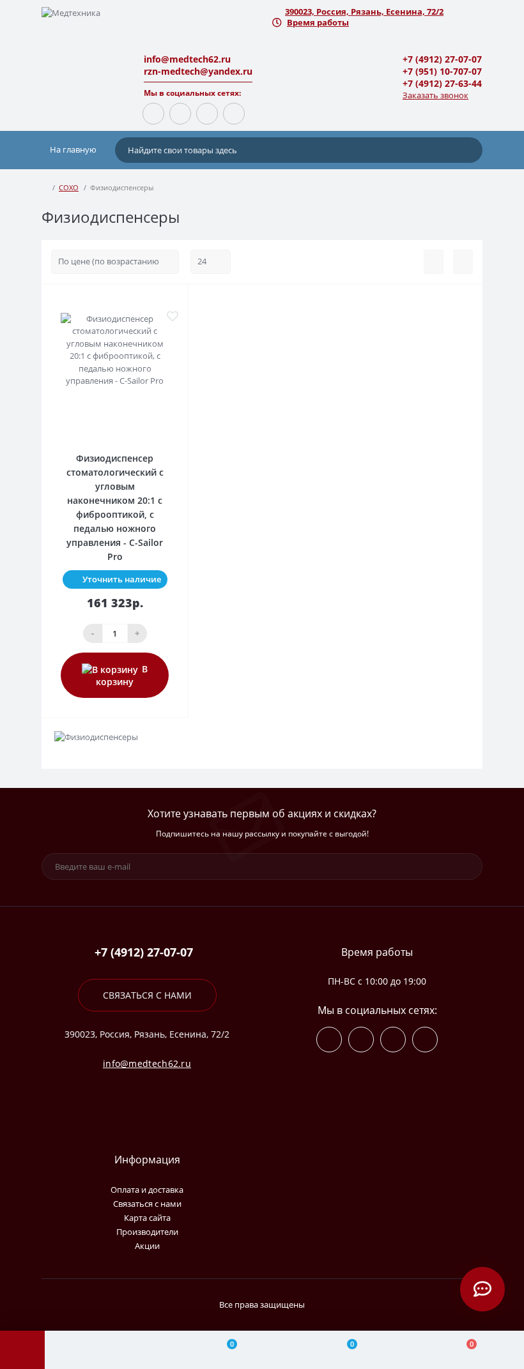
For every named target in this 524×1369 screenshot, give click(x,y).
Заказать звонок (435, 95)
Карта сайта (147, 1217)
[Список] (433, 262)
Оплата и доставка (147, 1189)
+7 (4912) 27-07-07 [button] (144, 952)
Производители (147, 1231)
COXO (69, 187)
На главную (72, 149)
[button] (377, 11)
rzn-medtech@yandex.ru (198, 71)
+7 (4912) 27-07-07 (442, 59)
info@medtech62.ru (187, 59)
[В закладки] (172, 316)
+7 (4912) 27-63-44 (442, 83)
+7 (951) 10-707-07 (442, 71)
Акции (147, 1246)
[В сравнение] (172, 301)
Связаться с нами (147, 995)
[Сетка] (463, 262)
